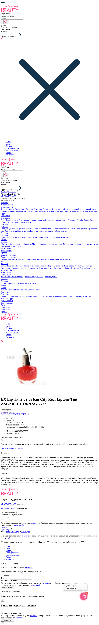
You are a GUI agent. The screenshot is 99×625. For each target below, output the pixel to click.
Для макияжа (29, 277)
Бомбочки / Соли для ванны (41, 231)
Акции (8, 153)
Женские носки (7, 290)
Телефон (5, 578)
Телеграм (10, 532)
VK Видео (25, 532)
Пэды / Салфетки (91, 220)
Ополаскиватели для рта (61, 237)
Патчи (66, 211)
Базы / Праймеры (8, 266)
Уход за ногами (23, 231)
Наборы (11, 211)
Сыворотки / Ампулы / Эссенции (28, 209)
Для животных (7, 301)
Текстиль (4, 298)
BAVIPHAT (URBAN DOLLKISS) (15, 414)
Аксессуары (6, 272)
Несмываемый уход (90, 244)
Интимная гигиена (18, 237)
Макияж (4, 261)
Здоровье (4, 279)
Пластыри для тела (24, 283)
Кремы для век (58, 209)
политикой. (19, 525)
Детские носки (34, 290)
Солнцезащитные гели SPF (36, 259)
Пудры (50, 266)
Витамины (11, 283)
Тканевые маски (22, 211)
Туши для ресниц (46, 268)
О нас (8, 142)
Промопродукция (8, 307)
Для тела (4, 224)
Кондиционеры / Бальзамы (21, 244)
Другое (4, 213)
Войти (3, 448)
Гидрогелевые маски (37, 211)
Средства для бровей (62, 268)
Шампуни (5, 244)
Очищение (5, 216)
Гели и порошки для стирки (12, 296)
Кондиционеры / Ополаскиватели (38, 296)
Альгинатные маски (55, 211)
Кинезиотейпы (17, 277)
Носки (3, 285)
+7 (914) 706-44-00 (8, 196)
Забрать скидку (7, 587)
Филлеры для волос (54, 244)
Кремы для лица (71, 209)
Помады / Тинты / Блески (81, 268)
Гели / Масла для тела (57, 229)
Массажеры (6, 277)
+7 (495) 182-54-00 (8, 192)
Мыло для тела (19, 229)
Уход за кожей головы (72, 244)
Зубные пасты (32, 237)
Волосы (4, 240)
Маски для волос (39, 244)
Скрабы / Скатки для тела (77, 229)
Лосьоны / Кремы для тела (37, 229)
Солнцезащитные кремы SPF (13, 259)
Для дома (5, 292)
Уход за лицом (7, 205)
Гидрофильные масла (9, 220)
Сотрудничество (12, 148)
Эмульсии (47, 209)
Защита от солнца (8, 255)
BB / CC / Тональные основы (27, 266)
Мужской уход (7, 248)
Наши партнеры (12, 150)
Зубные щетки (45, 237)
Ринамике (29, 568)
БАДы (3, 283)
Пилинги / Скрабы (75, 220)
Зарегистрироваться (15, 448)
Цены (8, 144)
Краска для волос (8, 246)
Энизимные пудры (17, 222)
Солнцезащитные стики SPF (60, 259)
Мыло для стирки (60, 296)
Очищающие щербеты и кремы (32, 220)
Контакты (10, 155)
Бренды (9, 146)
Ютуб (16, 532)
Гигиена (4, 233)
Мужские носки (20, 290)
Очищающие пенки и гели (56, 220)
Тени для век (33, 268)
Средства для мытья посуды (79, 296)
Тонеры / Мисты (7, 209)
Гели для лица (84, 209)
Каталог (4, 203)
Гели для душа (7, 229)
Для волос (39, 277)
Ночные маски (75, 211)
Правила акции (7, 412)
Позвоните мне (7, 620)
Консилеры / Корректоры (63, 266)
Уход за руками (10, 231)
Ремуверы (5, 222)
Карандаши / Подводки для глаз (14, 268)
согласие (33, 523)
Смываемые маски (89, 211)
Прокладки (5, 237)
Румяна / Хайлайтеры (83, 266)
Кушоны (43, 266)
